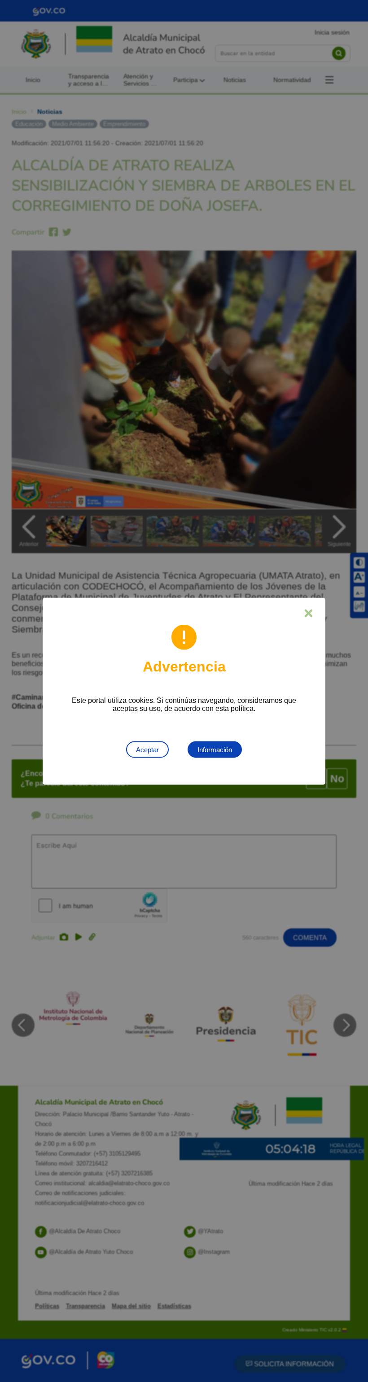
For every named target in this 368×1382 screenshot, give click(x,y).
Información (214, 749)
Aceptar (147, 749)
